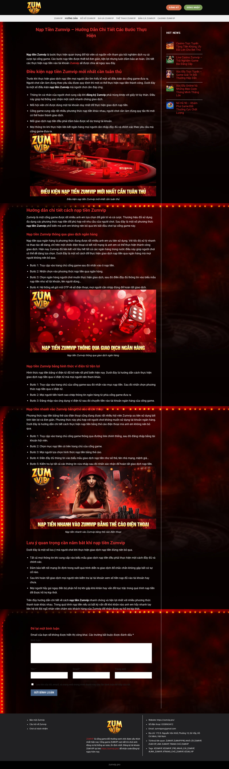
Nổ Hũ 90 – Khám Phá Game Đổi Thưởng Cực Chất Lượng (186, 107)
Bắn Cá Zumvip (146, 18)
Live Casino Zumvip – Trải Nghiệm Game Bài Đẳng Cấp (189, 60)
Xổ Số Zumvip (88, 18)
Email (76, 669)
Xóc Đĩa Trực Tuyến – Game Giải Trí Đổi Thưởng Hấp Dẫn (189, 75)
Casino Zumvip (166, 18)
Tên (33, 669)
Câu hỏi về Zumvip (38, 724)
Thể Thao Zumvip (126, 18)
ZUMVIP (58, 18)
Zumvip (74, 63)
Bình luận (36, 640)
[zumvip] (43, 7)
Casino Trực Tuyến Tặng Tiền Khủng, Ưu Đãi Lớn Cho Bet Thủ (188, 46)
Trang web (120, 669)
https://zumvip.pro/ (110, 748)
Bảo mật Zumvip (37, 720)
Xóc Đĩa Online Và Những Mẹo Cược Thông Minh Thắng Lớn (187, 90)
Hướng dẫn (71, 18)
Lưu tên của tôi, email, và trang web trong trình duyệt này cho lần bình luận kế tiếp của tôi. (83, 684)
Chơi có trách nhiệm (39, 729)
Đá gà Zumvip (106, 18)
